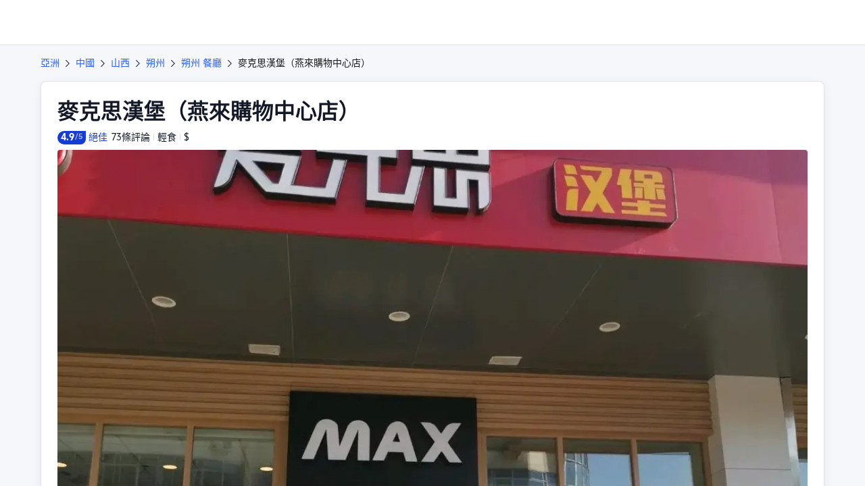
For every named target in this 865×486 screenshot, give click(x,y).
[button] (773, 22)
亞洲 (50, 62)
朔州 (155, 62)
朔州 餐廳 (201, 62)
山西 (120, 62)
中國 (85, 62)
